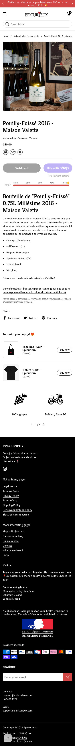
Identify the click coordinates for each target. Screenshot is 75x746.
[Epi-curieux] (36, 13)
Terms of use (10, 500)
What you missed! (13, 550)
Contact (7, 545)
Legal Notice (10, 486)
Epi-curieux (30, 727)
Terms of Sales (11, 490)
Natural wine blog (13, 536)
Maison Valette (45, 278)
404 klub (22, 737)
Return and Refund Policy (17, 509)
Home (6, 36)
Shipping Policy (11, 505)
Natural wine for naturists (26, 36)
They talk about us (13, 531)
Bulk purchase (11, 540)
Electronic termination (16, 514)
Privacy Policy (11, 495)
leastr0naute (24, 741)
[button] (68, 13)
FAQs (6, 555)
